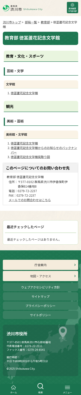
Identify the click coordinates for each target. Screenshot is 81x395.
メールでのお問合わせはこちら (30, 200)
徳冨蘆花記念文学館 (24, 93)
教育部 (45, 22)
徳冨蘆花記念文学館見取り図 (30, 157)
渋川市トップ (12, 22)
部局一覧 (31, 22)
